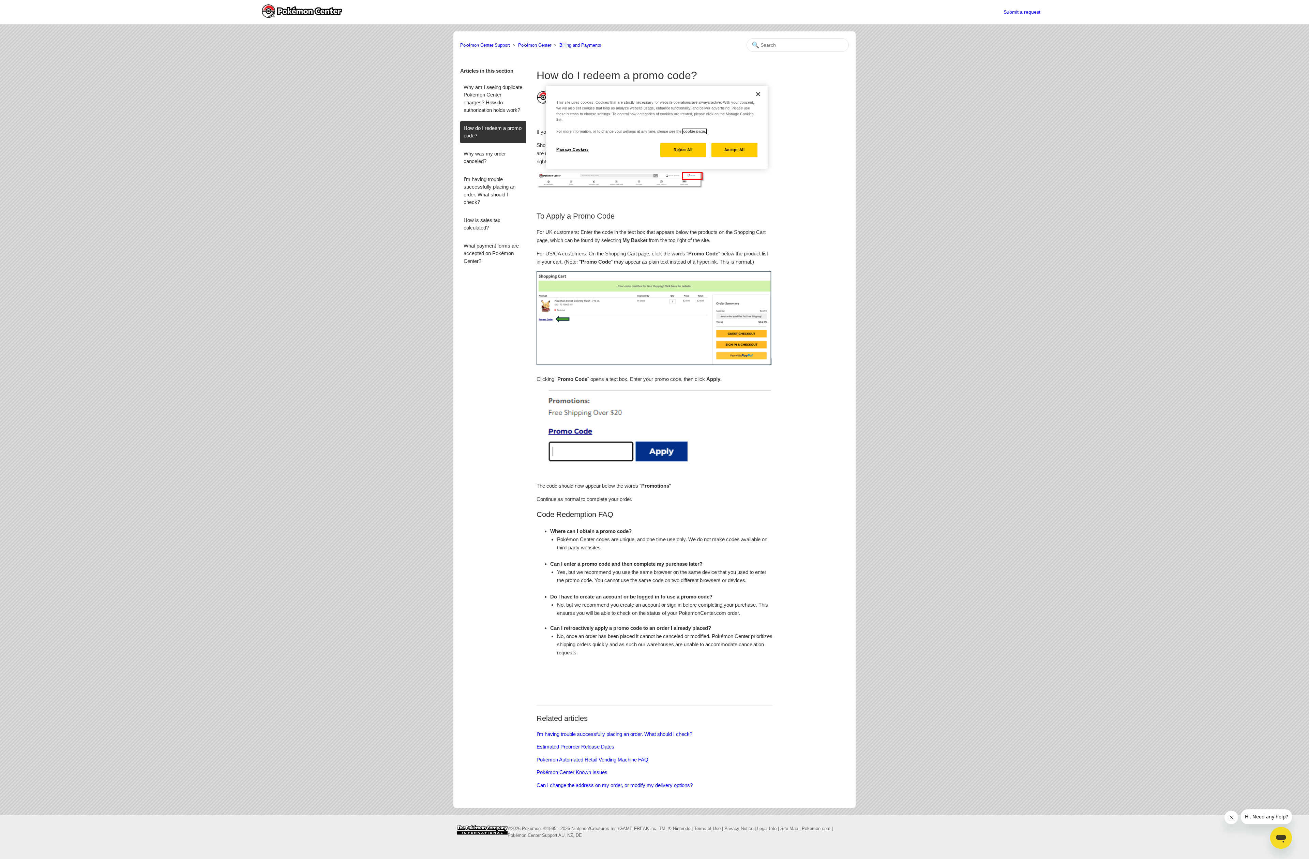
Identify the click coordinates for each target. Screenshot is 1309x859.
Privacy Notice (738, 828)
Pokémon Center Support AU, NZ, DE (545, 835)
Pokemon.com (816, 828)
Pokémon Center (534, 45)
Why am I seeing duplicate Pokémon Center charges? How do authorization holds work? (493, 98)
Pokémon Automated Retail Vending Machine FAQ (592, 759)
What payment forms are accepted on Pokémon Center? (491, 253)
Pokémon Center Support (485, 45)
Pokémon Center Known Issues (572, 772)
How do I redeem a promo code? (493, 132)
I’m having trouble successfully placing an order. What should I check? (489, 190)
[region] (657, 127)
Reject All (683, 150)
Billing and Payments (580, 45)
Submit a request (1022, 12)
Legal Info (767, 828)
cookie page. (694, 131)
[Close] (758, 94)
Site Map (789, 828)
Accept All (734, 150)
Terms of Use (707, 828)
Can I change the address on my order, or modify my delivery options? (615, 785)
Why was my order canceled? (485, 157)
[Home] (482, 837)
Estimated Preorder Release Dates (575, 747)
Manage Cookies (572, 149)
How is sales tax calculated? (482, 224)
